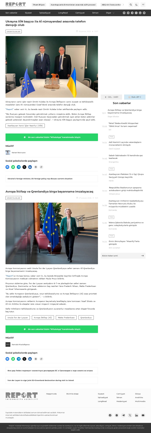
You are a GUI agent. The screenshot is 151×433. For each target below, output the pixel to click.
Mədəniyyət (122, 401)
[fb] (124, 13)
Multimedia (140, 401)
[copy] (41, 167)
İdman (119, 397)
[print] (36, 167)
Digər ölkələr (13, 32)
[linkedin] (140, 13)
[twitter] (136, 13)
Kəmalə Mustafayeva (20, 344)
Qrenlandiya (86, 317)
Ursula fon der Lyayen (18, 317)
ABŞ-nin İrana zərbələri (113, 5)
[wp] (13, 167)
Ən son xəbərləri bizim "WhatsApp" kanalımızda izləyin (54, 137)
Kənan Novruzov (19, 153)
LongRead (102, 401)
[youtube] (144, 13)
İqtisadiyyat (103, 397)
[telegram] (132, 13)
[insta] (128, 13)
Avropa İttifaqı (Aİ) (43, 317)
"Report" (9, 276)
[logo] (16, 4)
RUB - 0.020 (113, 97)
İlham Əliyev (39, 5)
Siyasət (101, 394)
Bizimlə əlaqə (72, 394)
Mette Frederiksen (66, 317)
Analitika (139, 397)
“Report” (9, 109)
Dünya (138, 394)
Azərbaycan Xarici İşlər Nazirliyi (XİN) (25, 125)
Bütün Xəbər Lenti (110, 256)
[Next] (122, 4)
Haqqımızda (51, 394)
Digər (108, 13)
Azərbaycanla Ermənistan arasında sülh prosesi (73, 5)
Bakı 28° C (136, 97)
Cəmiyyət (121, 394)
